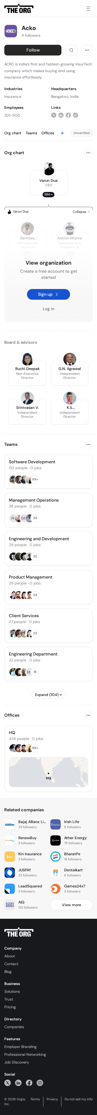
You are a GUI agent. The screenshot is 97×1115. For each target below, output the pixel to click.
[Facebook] (29, 1082)
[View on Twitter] (53, 115)
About (9, 956)
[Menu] (88, 8)
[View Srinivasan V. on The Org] (27, 398)
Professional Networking (25, 1054)
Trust (8, 999)
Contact (11, 963)
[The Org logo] (18, 932)
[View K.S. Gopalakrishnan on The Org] (70, 398)
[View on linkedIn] (61, 115)
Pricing (10, 1007)
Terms (35, 1099)
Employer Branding (20, 1046)
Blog (8, 971)
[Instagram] (40, 1082)
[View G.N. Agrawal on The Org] (70, 359)
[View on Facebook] (68, 115)
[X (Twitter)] (7, 1082)
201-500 (12, 115)
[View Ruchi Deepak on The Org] (27, 359)
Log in (48, 309)
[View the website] (75, 115)
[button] (48, 183)
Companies (14, 1026)
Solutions (12, 991)
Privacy (52, 1099)
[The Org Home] (18, 8)
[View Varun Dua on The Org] (48, 169)
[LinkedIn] (18, 1082)
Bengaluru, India (65, 96)
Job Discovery (16, 1062)
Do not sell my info (79, 1099)
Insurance (12, 96)
